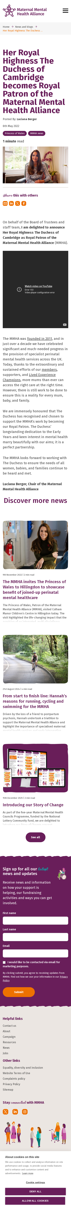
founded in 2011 (39, 339)
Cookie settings (35, 1182)
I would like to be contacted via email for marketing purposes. (31, 964)
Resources (9, 1042)
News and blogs (24, 26)
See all (35, 837)
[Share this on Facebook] (23, 203)
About (6, 1031)
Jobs (5, 1053)
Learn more (27, 1173)
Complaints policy (14, 1078)
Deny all (35, 1191)
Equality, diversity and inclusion (23, 1067)
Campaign (9, 1036)
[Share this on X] (17, 203)
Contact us (9, 1025)
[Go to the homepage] (32, 10)
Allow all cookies (35, 1201)
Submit (18, 992)
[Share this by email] (5, 203)
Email (6, 946)
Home (6, 26)
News (6, 1047)
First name (9, 913)
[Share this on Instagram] (25, 1112)
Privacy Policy (11, 1084)
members (49, 369)
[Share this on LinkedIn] (11, 203)
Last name (9, 929)
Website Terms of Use (16, 1073)
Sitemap (8, 1089)
